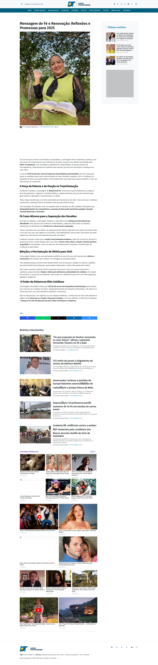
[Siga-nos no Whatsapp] (131, 4)
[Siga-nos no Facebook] (114, 4)
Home (29, 10)
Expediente (126, 10)
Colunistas (65, 10)
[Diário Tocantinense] (79, 4)
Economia (75, 10)
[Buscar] (136, 4)
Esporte (106, 10)
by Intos (59, 658)
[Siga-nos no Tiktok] (121, 4)
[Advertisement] (58, 144)
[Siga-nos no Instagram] (117, 4)
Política (84, 10)
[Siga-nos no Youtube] (128, 4)
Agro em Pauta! (53, 10)
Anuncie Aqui (115, 10)
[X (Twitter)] (58, 318)
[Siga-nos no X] (124, 4)
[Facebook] (27, 318)
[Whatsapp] (43, 318)
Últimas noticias (40, 10)
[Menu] (22, 4)
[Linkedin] (74, 318)
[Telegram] (89, 318)
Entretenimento (94, 10)
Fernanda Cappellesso (31, 127)
